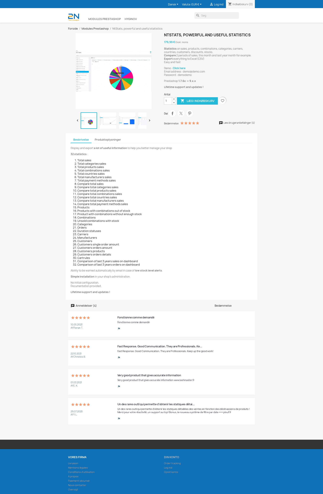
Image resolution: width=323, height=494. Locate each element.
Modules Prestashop (104, 19)
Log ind (168, 467)
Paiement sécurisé (79, 480)
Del (172, 113)
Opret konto (171, 472)
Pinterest (189, 113)
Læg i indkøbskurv (197, 101)
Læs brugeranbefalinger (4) (239, 122)
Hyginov (131, 19)
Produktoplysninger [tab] (108, 139)
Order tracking (172, 463)
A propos (73, 476)
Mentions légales (78, 467)
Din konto (171, 457)
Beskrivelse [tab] (81, 139)
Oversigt (73, 489)
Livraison (73, 463)
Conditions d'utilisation (81, 472)
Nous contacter (77, 485)
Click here (179, 68)
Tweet (181, 113)
